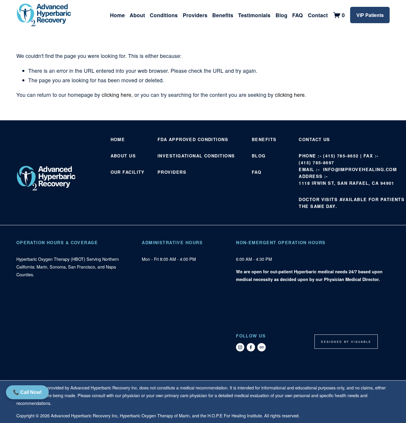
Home (117, 15)
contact (310, 139)
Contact (318, 15)
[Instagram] (240, 347)
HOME (118, 139)
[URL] (261, 347)
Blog (281, 15)
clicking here (116, 94)
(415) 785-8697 (316, 162)
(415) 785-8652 (340, 156)
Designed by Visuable (346, 342)
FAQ (297, 15)
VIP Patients (370, 15)
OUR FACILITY (128, 172)
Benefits (222, 15)
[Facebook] (251, 347)
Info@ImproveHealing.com (360, 169)
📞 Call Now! (27, 392)
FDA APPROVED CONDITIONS (193, 139)
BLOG (259, 156)
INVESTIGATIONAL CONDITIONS (196, 156)
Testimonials (254, 15)
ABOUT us (123, 156)
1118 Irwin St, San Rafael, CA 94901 (346, 183)
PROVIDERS (172, 172)
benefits (264, 139)
